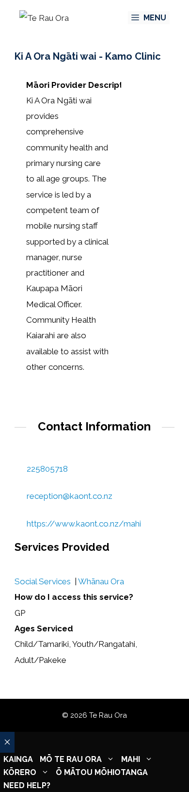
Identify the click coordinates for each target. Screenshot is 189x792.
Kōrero (19, 772)
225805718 (47, 469)
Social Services (43, 581)
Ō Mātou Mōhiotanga (102, 772)
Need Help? (26, 785)
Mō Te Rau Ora (71, 759)
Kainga (18, 759)
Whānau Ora (101, 581)
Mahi (130, 759)
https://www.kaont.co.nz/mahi (84, 523)
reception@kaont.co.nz (69, 496)
